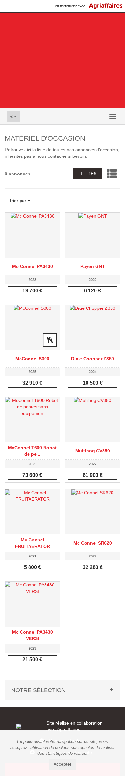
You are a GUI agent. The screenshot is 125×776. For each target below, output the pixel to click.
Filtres (87, 173)
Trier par (18, 200)
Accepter (62, 764)
